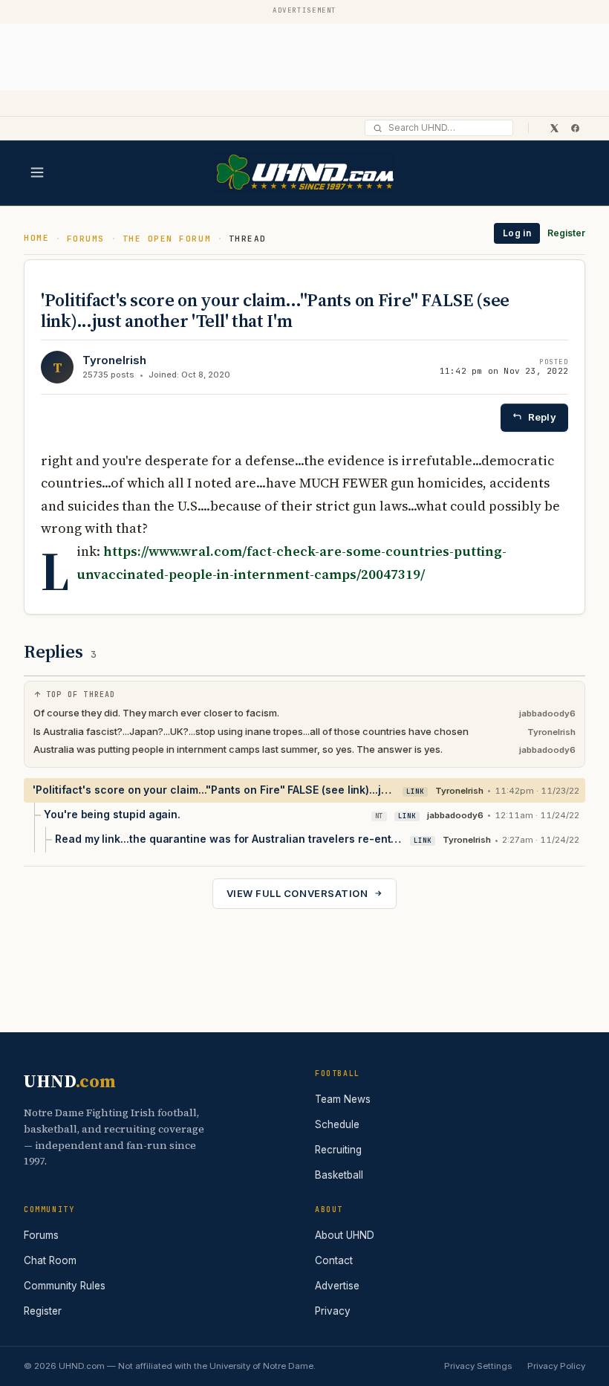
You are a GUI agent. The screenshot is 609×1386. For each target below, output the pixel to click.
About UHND (344, 1235)
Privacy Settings (478, 1366)
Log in (517, 233)
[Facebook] (574, 127)
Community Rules (64, 1286)
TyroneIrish (114, 360)
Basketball (339, 1175)
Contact (334, 1260)
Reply (542, 417)
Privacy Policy (556, 1366)
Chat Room (50, 1260)
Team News (343, 1099)
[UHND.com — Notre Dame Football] (304, 172)
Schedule (337, 1124)
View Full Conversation (297, 893)
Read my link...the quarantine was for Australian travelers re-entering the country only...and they (229, 838)
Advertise (337, 1286)
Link (415, 791)
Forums (86, 238)
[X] (554, 127)
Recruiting (338, 1150)
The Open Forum (167, 238)
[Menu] (37, 172)
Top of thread (81, 694)
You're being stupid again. (112, 814)
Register (566, 233)
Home (36, 238)
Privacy (333, 1311)
